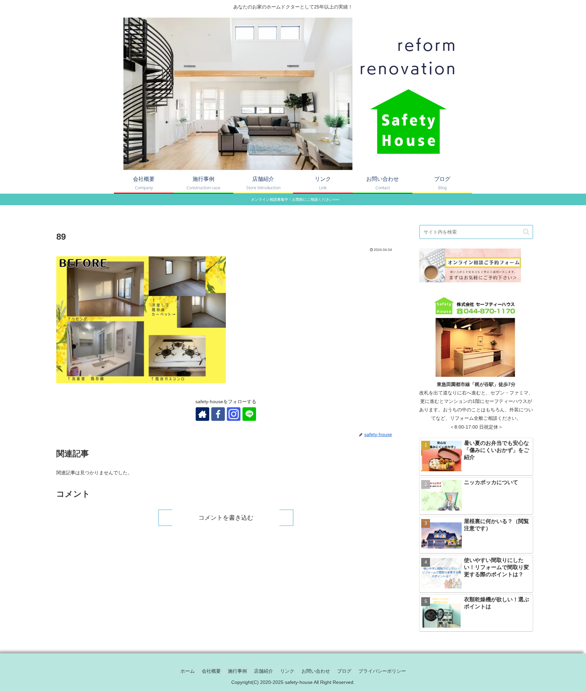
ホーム (187, 671)
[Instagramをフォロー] (233, 414)
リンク (287, 671)
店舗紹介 (263, 671)
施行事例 (237, 671)
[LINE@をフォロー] (249, 414)
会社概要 (211, 671)
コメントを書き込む (225, 517)
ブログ (344, 671)
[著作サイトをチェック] (202, 414)
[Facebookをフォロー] (218, 414)
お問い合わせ (315, 671)
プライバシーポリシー (382, 671)
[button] (526, 232)
